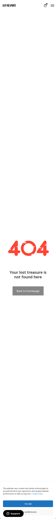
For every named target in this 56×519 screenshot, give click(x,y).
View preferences (28, 512)
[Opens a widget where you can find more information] (13, 514)
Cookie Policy (37, 494)
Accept (28, 503)
